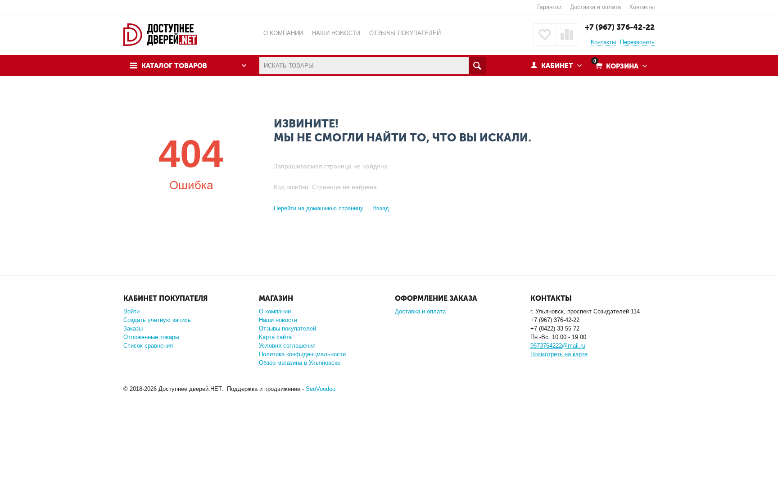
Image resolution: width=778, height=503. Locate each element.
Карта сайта (275, 337)
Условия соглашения (287, 345)
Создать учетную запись (157, 320)
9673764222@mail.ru (557, 345)
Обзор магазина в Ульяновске (299, 362)
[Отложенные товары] (545, 34)
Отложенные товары (151, 337)
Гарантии (549, 7)
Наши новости (278, 320)
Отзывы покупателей (287, 328)
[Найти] (477, 65)
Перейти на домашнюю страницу (318, 208)
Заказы (133, 328)
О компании (275, 311)
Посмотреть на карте (559, 354)
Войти (131, 311)
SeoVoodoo (320, 388)
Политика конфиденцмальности (302, 354)
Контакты (642, 7)
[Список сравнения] (567, 34)
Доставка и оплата (595, 7)
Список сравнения (148, 345)
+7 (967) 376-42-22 (620, 27)
